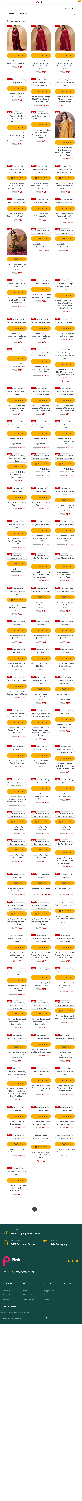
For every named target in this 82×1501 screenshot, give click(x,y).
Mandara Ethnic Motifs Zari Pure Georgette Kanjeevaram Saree (41, 574)
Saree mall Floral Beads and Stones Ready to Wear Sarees (17, 1054)
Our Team (6, 1299)
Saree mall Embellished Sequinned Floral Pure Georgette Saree (17, 1021)
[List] (74, 14)
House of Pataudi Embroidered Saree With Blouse (41, 185)
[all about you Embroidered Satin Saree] (17, 38)
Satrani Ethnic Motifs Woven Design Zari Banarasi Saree (65, 1088)
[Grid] (70, 14)
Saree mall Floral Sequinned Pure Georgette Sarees (65, 1054)
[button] (70, 9)
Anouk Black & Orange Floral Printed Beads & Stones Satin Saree (41, 99)
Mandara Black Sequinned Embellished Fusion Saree (17, 336)
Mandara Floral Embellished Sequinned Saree (17, 607)
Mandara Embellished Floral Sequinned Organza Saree (16, 441)
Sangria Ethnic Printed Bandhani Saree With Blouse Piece (17, 988)
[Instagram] (69, 1261)
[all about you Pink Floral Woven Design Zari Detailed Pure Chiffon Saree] (41, 38)
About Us (6, 1291)
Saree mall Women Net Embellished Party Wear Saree (41, 1088)
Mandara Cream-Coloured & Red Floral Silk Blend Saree (41, 369)
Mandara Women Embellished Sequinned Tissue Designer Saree (65, 766)
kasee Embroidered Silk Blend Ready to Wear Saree (65, 216)
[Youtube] (77, 1261)
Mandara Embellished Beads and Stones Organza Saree (16, 408)
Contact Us (7, 1295)
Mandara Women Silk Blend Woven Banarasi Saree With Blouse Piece (16, 799)
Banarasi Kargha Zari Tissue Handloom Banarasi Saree (65, 99)
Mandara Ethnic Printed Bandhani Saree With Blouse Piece (65, 574)
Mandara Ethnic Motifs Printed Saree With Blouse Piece (65, 507)
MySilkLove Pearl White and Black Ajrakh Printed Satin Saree (16, 921)
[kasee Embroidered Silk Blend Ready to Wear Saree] (17, 242)
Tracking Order (29, 1299)
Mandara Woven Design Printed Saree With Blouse (41, 796)
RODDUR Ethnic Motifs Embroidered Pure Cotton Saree (17, 954)
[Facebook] (73, 1261)
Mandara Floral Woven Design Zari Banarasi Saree (65, 604)
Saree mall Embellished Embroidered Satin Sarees (65, 985)
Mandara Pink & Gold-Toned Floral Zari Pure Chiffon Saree (65, 696)
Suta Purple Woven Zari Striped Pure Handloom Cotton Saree (41, 1154)
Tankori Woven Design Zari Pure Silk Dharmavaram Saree (17, 1188)
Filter (12, 9)
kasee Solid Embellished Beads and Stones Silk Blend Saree (17, 300)
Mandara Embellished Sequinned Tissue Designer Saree (16, 474)
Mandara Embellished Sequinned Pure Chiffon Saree (65, 441)
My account (27, 1295)
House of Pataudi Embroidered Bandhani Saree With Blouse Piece (16, 185)
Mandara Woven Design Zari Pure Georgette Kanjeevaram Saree (65, 860)
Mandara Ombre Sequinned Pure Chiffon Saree (41, 696)
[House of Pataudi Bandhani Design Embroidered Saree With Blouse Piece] (65, 125)
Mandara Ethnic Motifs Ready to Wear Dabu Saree (41, 538)
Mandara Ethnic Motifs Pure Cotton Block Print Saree (17, 541)
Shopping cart (49, 1291)
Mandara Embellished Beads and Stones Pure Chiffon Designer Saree (41, 408)
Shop (25, 1291)
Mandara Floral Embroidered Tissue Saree (41, 604)
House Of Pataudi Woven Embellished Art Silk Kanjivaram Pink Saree (65, 185)
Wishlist (47, 1299)
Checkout (47, 1295)
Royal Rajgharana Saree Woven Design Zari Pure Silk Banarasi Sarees (41, 954)
